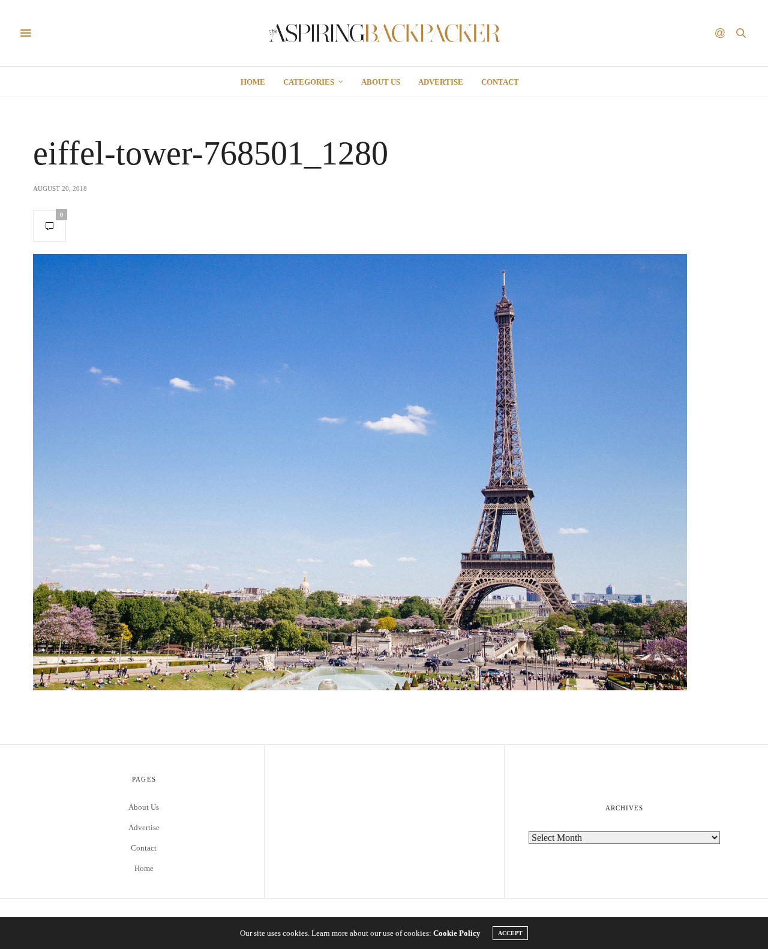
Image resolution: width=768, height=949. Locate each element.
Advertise (440, 81)
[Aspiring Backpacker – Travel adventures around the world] (384, 33)
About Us (380, 81)
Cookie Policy (457, 933)
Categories (308, 81)
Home (253, 81)
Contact (500, 81)
